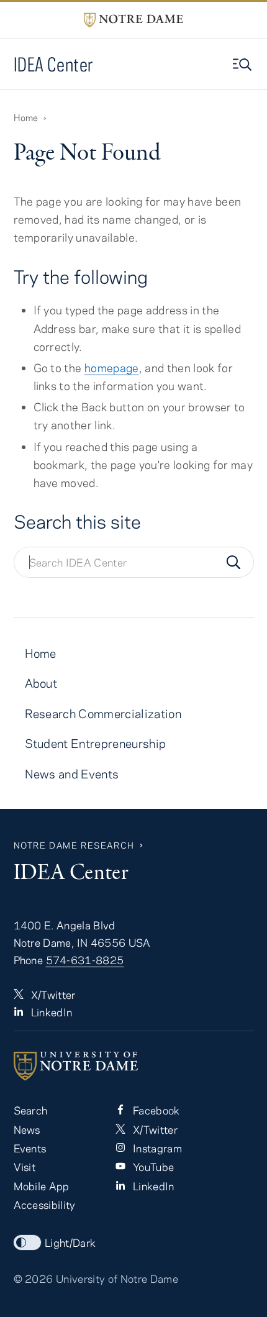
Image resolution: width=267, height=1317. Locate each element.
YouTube (152, 1166)
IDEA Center (54, 64)
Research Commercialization (103, 713)
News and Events (72, 774)
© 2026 (33, 1278)
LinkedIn (51, 1012)
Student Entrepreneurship (95, 743)
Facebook (155, 1110)
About (41, 683)
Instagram (156, 1148)
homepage (111, 367)
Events (30, 1148)
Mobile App (42, 1186)
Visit (25, 1166)
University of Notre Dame (117, 1278)
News (27, 1129)
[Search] (233, 562)
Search (31, 1110)
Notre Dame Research (74, 845)
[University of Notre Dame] (134, 1066)
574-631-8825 (85, 960)
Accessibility (45, 1204)
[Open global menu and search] (243, 64)
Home (26, 117)
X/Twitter (52, 994)
